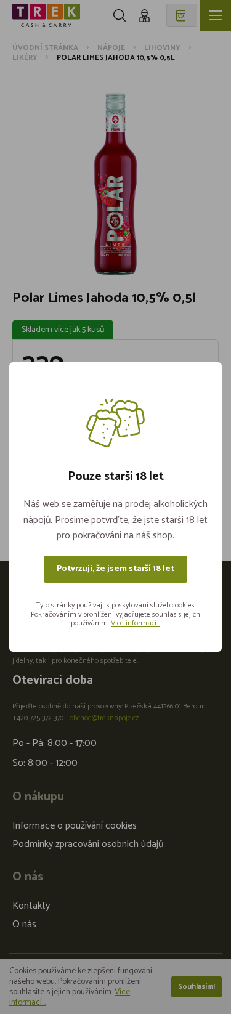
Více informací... (135, 623)
